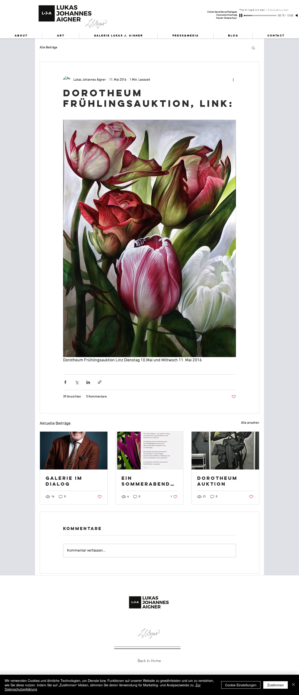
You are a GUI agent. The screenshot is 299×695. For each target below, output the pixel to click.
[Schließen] (293, 684)
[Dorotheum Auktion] (225, 450)
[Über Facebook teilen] (65, 382)
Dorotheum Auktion (217, 481)
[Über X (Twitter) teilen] (77, 382)
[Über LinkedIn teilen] (88, 382)
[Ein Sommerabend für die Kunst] (149, 450)
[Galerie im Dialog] (73, 450)
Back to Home (149, 661)
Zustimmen (275, 685)
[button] (253, 48)
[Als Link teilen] (99, 382)
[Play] (241, 15)
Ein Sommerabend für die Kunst (145, 481)
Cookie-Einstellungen (240, 685)
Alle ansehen (250, 423)
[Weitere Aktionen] (233, 79)
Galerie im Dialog (64, 481)
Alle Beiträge (48, 48)
